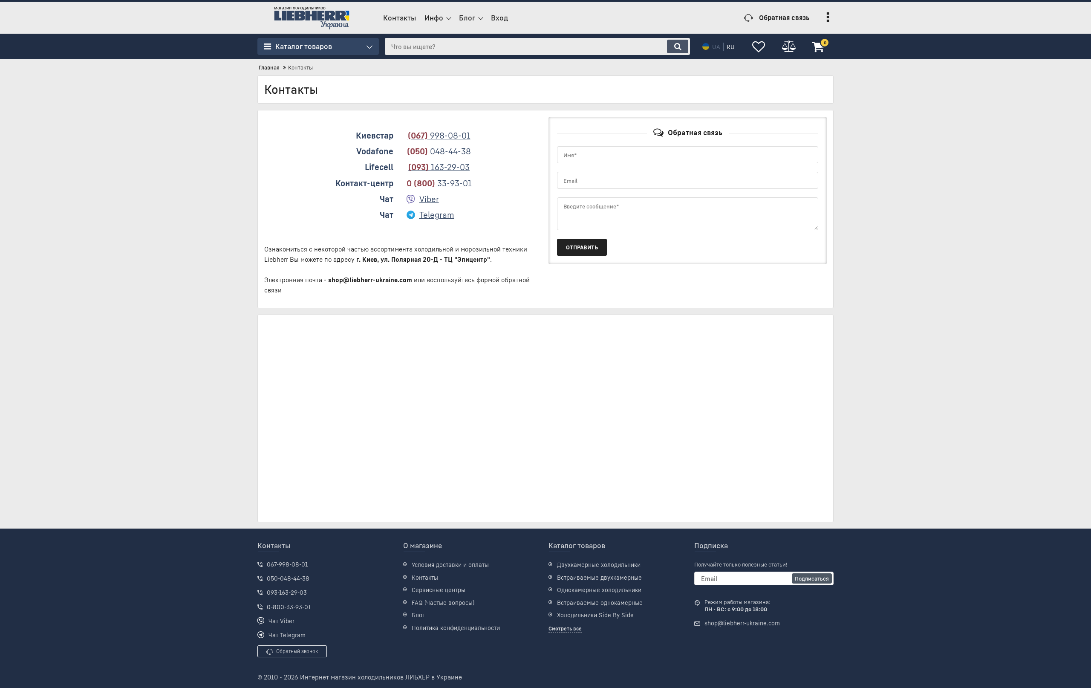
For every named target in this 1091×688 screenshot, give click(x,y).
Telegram (436, 215)
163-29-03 (439, 167)
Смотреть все (565, 628)
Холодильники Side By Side (595, 615)
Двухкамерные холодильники (599, 564)
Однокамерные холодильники (599, 589)
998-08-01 (439, 135)
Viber (429, 199)
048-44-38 (439, 151)
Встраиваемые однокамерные (600, 602)
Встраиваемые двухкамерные (599, 577)
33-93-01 (439, 183)
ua (716, 46)
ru (731, 46)
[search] (677, 46)
